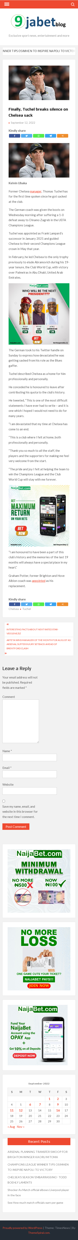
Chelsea (14, 609)
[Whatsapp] (38, 136)
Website (8, 784)
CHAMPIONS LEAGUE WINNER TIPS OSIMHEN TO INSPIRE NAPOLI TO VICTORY (38, 1167)
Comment (8, 696)
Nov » (20, 1126)
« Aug (11, 1126)
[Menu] (6, 4)
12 (21, 1110)
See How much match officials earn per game (35, 1202)
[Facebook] (14, 136)
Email (7, 768)
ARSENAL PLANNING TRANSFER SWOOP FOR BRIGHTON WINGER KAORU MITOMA (38, 1154)
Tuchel (26, 609)
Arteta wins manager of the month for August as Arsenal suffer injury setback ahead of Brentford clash (39, 644)
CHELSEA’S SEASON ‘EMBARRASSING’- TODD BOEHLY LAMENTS (37, 1179)
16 (58, 1110)
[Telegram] (50, 136)
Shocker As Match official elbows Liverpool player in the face (38, 1192)
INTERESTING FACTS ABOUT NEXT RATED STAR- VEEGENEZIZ (32, 631)
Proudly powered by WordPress (22, 1228)
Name (7, 751)
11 (12, 1110)
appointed (38, 580)
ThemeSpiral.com (39, 1232)
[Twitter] (26, 136)
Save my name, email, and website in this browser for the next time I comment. (20, 812)
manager (35, 191)
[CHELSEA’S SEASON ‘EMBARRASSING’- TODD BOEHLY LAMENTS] (71, 51)
